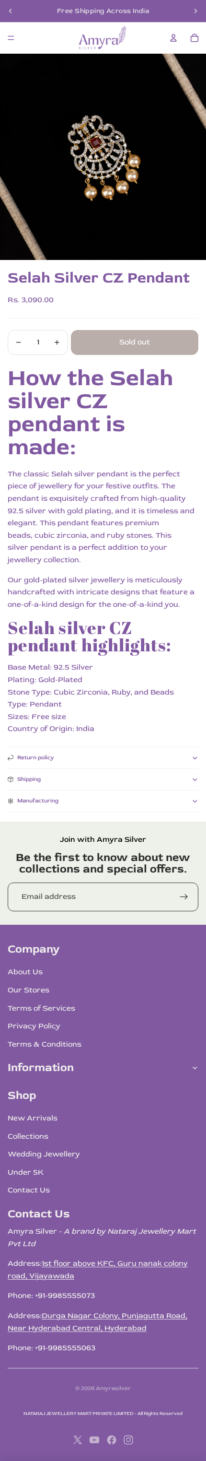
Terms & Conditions (44, 1044)
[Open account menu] (173, 37)
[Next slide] (195, 11)
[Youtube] (94, 1440)
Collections (28, 1136)
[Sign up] (184, 897)
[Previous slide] (10, 11)
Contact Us (29, 1190)
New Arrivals (32, 1118)
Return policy (35, 757)
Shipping (29, 779)
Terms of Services (41, 1008)
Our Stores (28, 990)
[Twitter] (77, 1440)
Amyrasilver (113, 1388)
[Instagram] (128, 1440)
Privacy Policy (34, 1026)
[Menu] (11, 38)
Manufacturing (37, 800)
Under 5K (26, 1172)
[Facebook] (111, 1440)
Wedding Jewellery (44, 1154)
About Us (25, 972)
